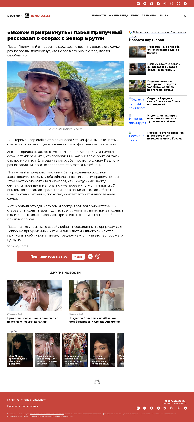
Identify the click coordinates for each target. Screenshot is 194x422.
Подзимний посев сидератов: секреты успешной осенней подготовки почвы (161, 86)
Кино (135, 15)
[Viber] (165, 3)
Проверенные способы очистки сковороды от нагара (163, 49)
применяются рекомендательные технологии (47, 414)
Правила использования (22, 406)
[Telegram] (185, 3)
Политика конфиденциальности (27, 399)
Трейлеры (149, 15)
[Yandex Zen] (144, 3)
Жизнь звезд (118, 15)
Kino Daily (29, 16)
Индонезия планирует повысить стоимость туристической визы (163, 118)
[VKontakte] (138, 3)
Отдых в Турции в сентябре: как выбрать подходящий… (163, 101)
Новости (99, 15)
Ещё (163, 15)
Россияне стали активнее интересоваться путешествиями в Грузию (165, 135)
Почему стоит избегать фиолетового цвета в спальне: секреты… (163, 67)
